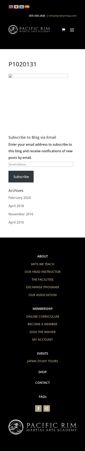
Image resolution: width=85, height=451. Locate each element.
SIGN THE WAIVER (43, 332)
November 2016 (20, 214)
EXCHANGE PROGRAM (42, 287)
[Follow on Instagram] (46, 408)
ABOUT (42, 256)
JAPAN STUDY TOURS (42, 361)
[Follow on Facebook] (38, 408)
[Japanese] (16, 6)
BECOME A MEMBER (42, 324)
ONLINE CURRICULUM (42, 316)
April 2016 (16, 222)
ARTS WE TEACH (42, 264)
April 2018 (16, 206)
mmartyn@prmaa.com (62, 15)
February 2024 (19, 197)
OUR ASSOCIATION (42, 295)
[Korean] (22, 6)
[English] (11, 6)
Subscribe (21, 176)
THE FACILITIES (42, 279)
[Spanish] (27, 6)
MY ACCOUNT (42, 339)
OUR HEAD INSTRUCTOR (43, 272)
